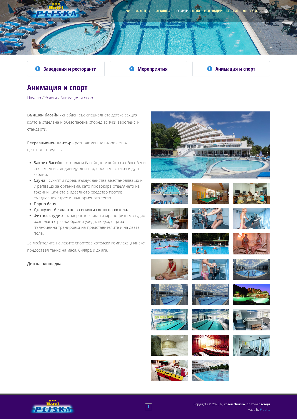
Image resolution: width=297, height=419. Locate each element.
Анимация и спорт (77, 97)
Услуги (51, 97)
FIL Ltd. (265, 409)
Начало (34, 97)
